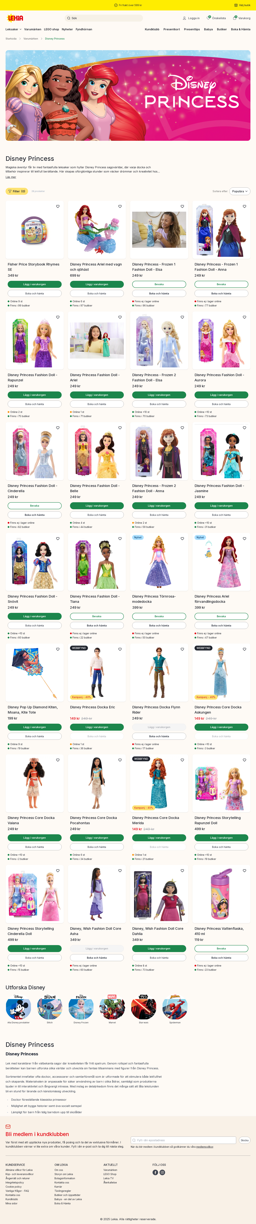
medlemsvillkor (204, 1146)
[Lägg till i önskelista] (58, 206)
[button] (241, 18)
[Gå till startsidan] (15, 18)
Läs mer (11, 177)
